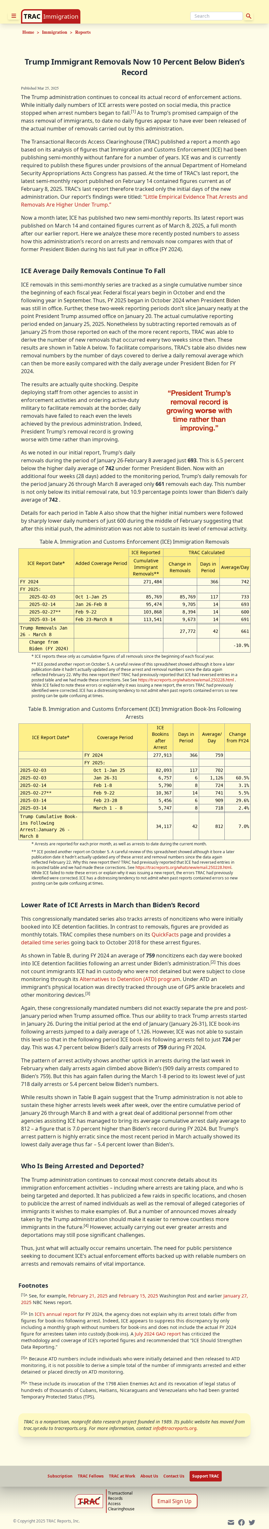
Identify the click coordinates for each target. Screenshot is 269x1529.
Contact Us (173, 1476)
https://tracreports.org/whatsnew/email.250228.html (186, 680)
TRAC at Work (122, 1476)
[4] (86, 1225)
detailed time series (45, 942)
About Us (149, 1476)
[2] (213, 962)
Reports (83, 32)
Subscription (60, 1476)
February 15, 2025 (138, 1296)
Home (28, 32)
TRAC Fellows (91, 1476)
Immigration (60, 16)
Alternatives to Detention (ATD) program (130, 979)
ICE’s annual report (56, 1314)
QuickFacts (165, 934)
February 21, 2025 (88, 1296)
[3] (87, 993)
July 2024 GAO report (158, 1334)
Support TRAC (205, 1476)
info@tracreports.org (175, 1428)
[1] (133, 111)
